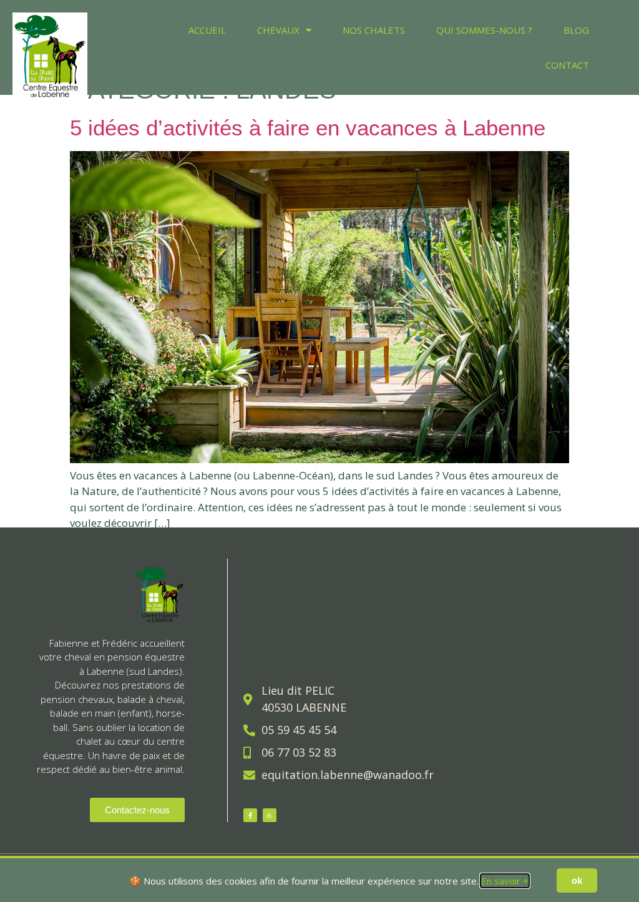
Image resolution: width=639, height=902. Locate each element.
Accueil (207, 30)
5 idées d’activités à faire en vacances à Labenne (307, 127)
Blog (576, 30)
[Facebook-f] (250, 815)
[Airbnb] (269, 815)
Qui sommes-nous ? (484, 30)
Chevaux (278, 30)
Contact (567, 65)
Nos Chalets (374, 30)
